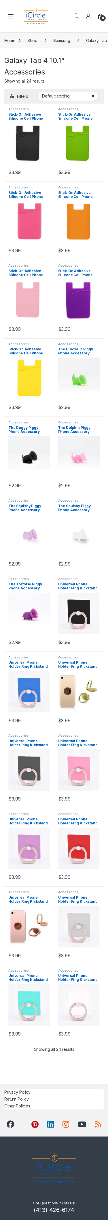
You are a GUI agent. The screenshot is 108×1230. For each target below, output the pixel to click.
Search (76, 16)
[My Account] (88, 16)
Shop (32, 40)
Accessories (18, 109)
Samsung (61, 40)
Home (9, 40)
